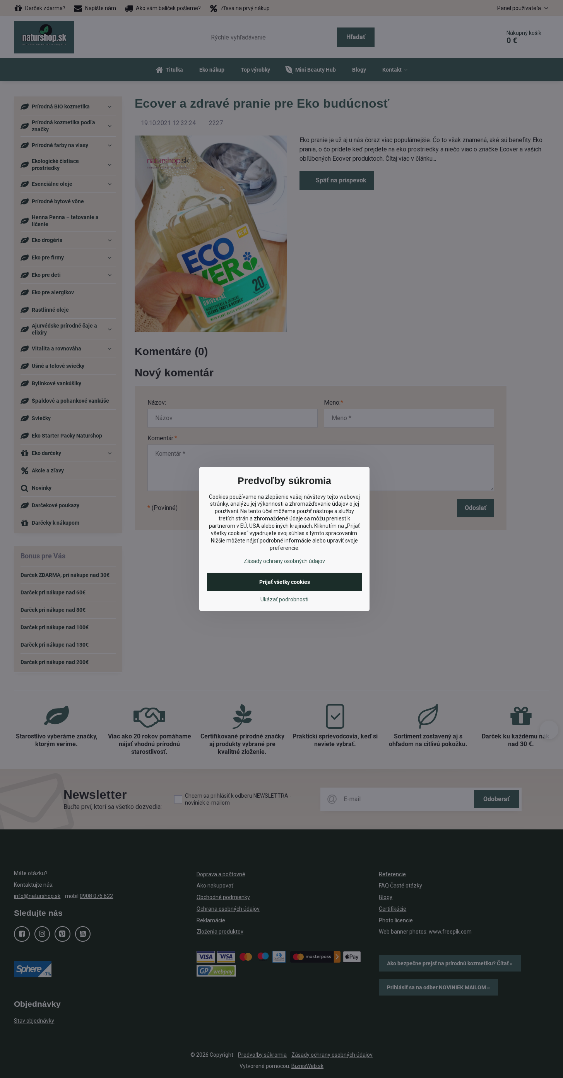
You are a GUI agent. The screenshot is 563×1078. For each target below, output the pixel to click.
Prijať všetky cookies (284, 582)
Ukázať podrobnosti (284, 599)
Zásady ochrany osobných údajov (284, 561)
